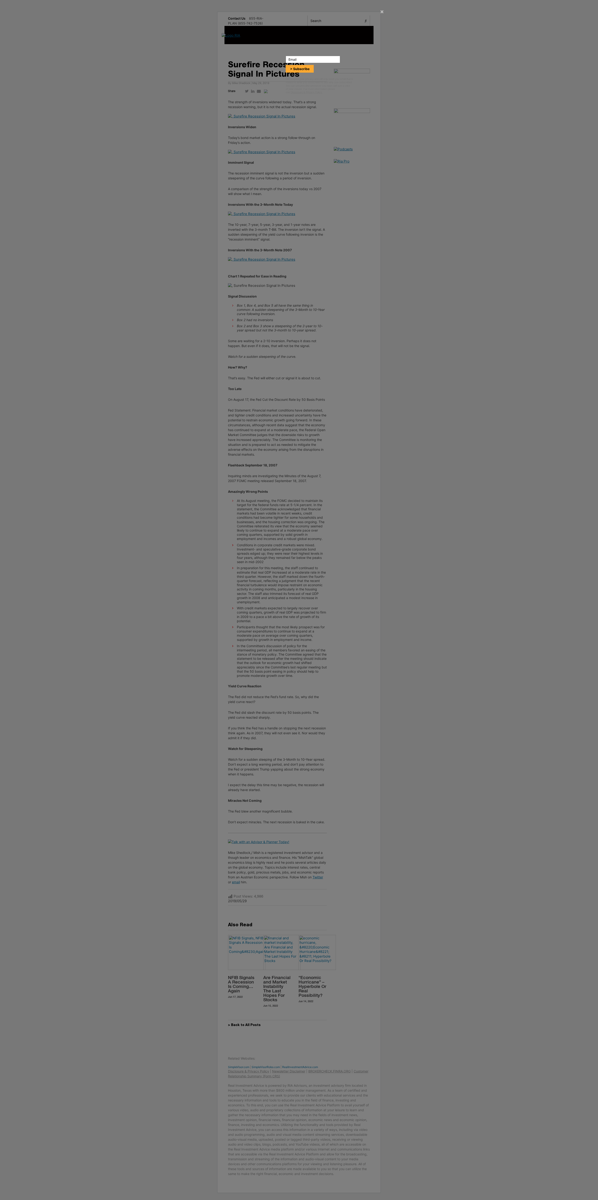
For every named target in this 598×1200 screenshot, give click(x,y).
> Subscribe (300, 69)
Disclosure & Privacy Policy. (306, 92)
